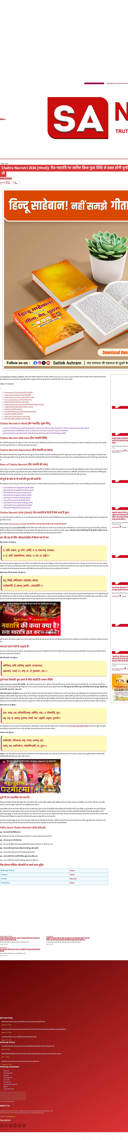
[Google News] (32, 83)
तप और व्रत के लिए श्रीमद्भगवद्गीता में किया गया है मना (19, 407)
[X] (22, 83)
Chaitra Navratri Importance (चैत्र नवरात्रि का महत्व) (19, 397)
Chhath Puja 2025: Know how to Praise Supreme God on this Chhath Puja (20, 1061)
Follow (72, 870)
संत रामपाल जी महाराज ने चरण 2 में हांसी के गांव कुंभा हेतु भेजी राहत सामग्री (20, 950)
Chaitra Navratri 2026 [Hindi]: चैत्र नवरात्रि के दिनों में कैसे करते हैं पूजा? (24, 405)
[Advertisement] (54, 898)
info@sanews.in (10, 1116)
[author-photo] (125, 451)
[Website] (25, 83)
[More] (125, 183)
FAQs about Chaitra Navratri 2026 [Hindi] (17, 417)
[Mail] (14, 83)
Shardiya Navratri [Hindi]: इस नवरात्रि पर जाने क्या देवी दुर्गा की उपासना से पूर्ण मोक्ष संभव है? (38, 524)
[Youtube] (29, 83)
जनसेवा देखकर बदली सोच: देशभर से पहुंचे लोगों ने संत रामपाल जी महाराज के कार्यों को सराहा (19, 939)
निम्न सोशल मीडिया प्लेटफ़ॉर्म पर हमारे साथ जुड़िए (18, 419)
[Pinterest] (18, 83)
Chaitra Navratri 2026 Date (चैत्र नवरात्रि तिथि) (18, 395)
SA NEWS (16, 182)
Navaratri (8, 178)
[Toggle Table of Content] (1, 389)
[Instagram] (4, 83)
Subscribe (73, 879)
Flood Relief (115, 527)
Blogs (2, 178)
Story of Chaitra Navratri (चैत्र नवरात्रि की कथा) (18, 400)
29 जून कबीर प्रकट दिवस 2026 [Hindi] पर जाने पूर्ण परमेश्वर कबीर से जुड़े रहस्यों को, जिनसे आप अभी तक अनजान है (28, 1046)
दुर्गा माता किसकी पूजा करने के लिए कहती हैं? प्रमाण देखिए (20, 412)
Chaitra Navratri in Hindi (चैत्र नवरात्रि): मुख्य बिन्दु (19, 393)
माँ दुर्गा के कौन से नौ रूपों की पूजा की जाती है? (17, 402)
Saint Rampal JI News (118, 451)
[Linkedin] (11, 83)
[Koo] (7, 83)
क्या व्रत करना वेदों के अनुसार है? (13, 409)
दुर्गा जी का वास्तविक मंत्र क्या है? (14, 414)
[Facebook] (2, 1125)
